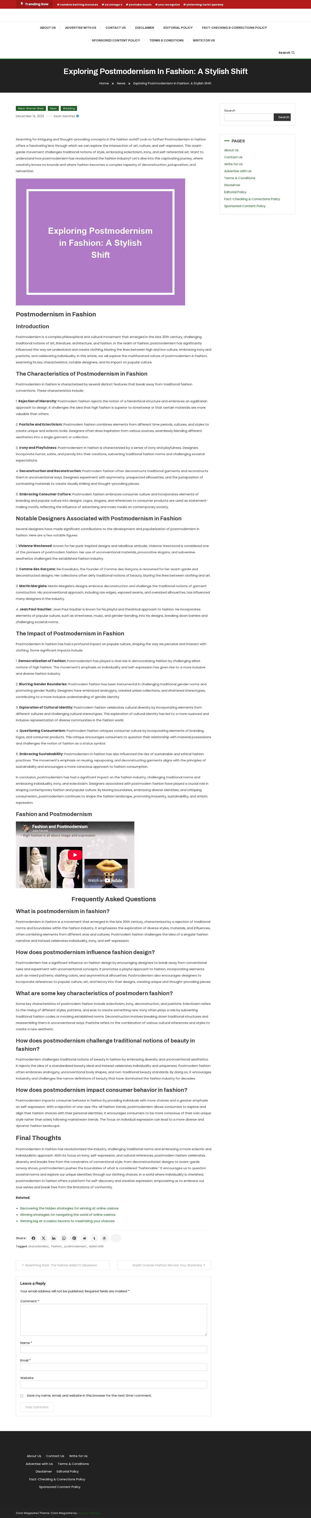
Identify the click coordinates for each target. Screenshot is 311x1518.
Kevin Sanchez (64, 116)
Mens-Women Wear (31, 108)
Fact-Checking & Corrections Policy (234, 27)
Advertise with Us (80, 27)
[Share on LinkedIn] (54, 1238)
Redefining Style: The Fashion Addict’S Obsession (61, 1265)
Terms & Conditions (166, 40)
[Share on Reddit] (84, 1238)
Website (27, 1378)
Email (25, 1360)
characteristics (38, 1246)
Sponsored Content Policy (116, 40)
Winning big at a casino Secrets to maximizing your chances (67, 1221)
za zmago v (113, 5)
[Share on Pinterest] (74, 1238)
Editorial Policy (178, 27)
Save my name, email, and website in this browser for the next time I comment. (89, 1395)
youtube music (140, 5)
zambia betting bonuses (79, 5)
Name (26, 1343)
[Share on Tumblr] (94, 1238)
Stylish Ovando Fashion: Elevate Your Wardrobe (167, 1265)
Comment (29, 1301)
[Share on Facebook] (33, 1238)
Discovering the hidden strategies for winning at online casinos (69, 1208)
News (53, 108)
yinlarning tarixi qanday (204, 5)
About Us (48, 27)
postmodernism (75, 1246)
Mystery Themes (88, 1513)
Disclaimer (144, 27)
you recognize (169, 5)
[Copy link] (116, 1238)
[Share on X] (44, 1238)
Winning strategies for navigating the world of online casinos (68, 1214)
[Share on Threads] (104, 1238)
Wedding (69, 108)
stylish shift (96, 1246)
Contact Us (116, 27)
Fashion (56, 1246)
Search (284, 53)
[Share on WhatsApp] (64, 1238)
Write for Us (204, 40)
